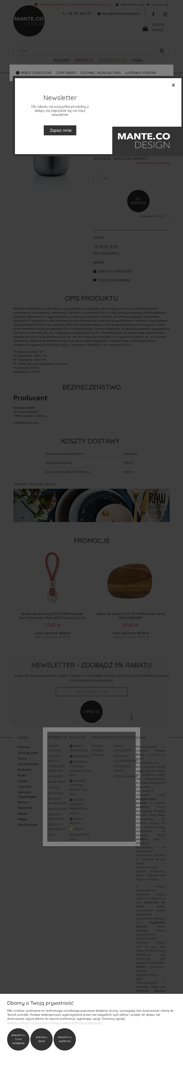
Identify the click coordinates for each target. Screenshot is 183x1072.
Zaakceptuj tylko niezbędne (18, 1039)
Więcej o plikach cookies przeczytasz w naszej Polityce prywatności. (54, 1022)
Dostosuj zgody (41, 1039)
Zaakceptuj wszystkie (65, 1039)
